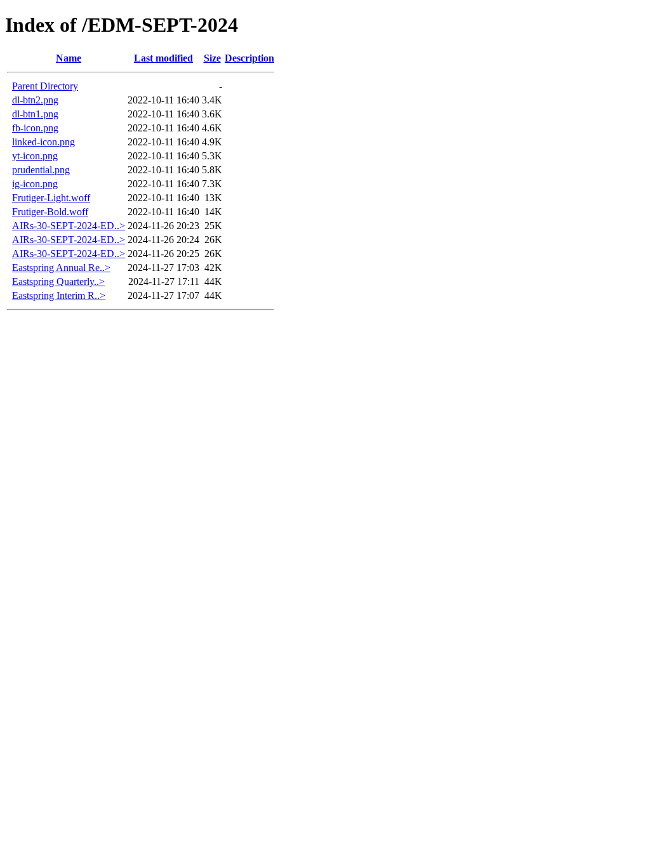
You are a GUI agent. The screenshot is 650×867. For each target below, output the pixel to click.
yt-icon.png (35, 155)
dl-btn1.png (35, 114)
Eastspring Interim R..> (58, 295)
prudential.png (41, 169)
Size (212, 58)
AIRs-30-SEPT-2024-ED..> (68, 225)
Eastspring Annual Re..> (61, 267)
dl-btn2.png (35, 100)
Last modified (163, 58)
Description (249, 58)
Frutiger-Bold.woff (50, 211)
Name (68, 58)
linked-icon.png (43, 141)
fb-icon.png (35, 127)
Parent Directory (45, 86)
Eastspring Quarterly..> (58, 281)
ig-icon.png (35, 183)
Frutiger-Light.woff (51, 197)
